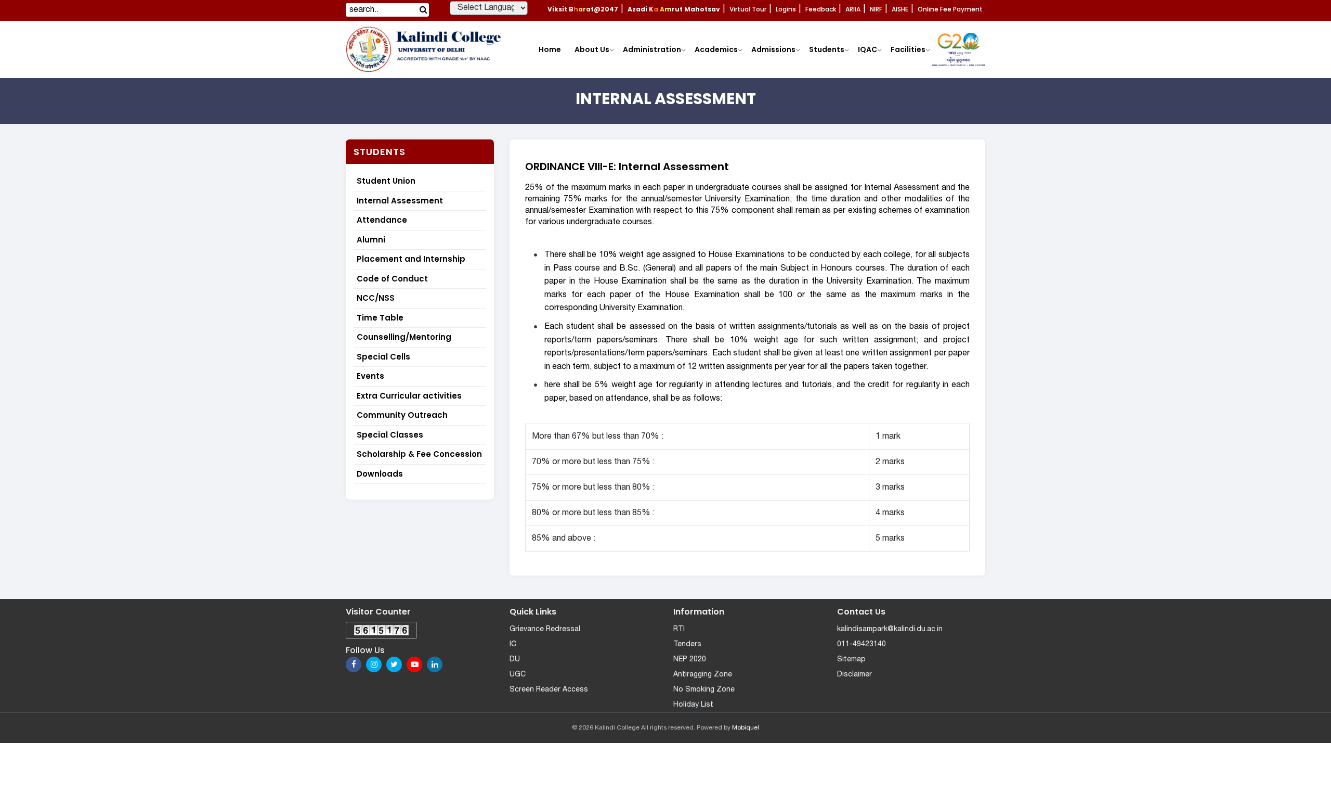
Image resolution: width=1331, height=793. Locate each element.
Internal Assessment (400, 200)
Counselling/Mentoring (404, 336)
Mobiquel (745, 728)
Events (370, 375)
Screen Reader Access (549, 689)
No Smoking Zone (704, 689)
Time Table (380, 317)
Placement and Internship (411, 258)
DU (515, 659)
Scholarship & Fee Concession (419, 454)
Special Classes (390, 434)
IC (513, 644)
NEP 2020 (689, 659)
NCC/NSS (376, 297)
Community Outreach (402, 415)
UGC (518, 674)
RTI (679, 629)
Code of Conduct (392, 278)
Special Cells (383, 356)
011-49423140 (861, 644)
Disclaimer (854, 674)
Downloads (380, 473)
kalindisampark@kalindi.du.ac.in (890, 629)
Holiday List (693, 704)
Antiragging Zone (702, 674)
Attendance (382, 219)
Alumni (371, 239)
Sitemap (851, 659)
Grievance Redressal (545, 629)
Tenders (687, 644)
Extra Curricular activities (409, 395)
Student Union (386, 180)
